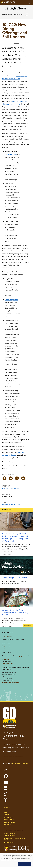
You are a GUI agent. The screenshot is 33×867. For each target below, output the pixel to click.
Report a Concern (9, 842)
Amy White (5, 659)
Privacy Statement (27, 860)
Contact (6, 815)
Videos (10, 15)
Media (21, 15)
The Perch (7, 807)
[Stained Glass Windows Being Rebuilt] (16, 597)
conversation (20, 763)
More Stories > (28, 625)
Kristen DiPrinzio (7, 637)
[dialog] (16, 860)
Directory (7, 810)
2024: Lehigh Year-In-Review (14, 577)
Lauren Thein (6, 643)
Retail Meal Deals (11, 154)
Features (4, 15)
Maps (5, 812)
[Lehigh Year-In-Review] (16, 565)
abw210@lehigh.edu (8, 663)
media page (18, 656)
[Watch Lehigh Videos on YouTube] (7, 783)
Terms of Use (7, 824)
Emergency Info (8, 817)
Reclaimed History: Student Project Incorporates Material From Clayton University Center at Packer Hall (16, 537)
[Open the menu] (29, 2)
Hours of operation (11, 299)
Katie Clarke (6, 649)
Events (16, 15)
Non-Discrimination (9, 836)
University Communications (12, 488)
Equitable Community (10, 833)
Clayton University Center (11, 504)
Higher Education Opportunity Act (14, 831)
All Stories (27, 15)
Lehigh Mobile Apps (9, 822)
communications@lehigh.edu (10, 683)
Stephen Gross (6, 646)
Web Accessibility (9, 820)
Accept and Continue (25, 864)
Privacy (6, 827)
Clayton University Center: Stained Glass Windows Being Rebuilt (15, 612)
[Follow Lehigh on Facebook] (7, 777)
